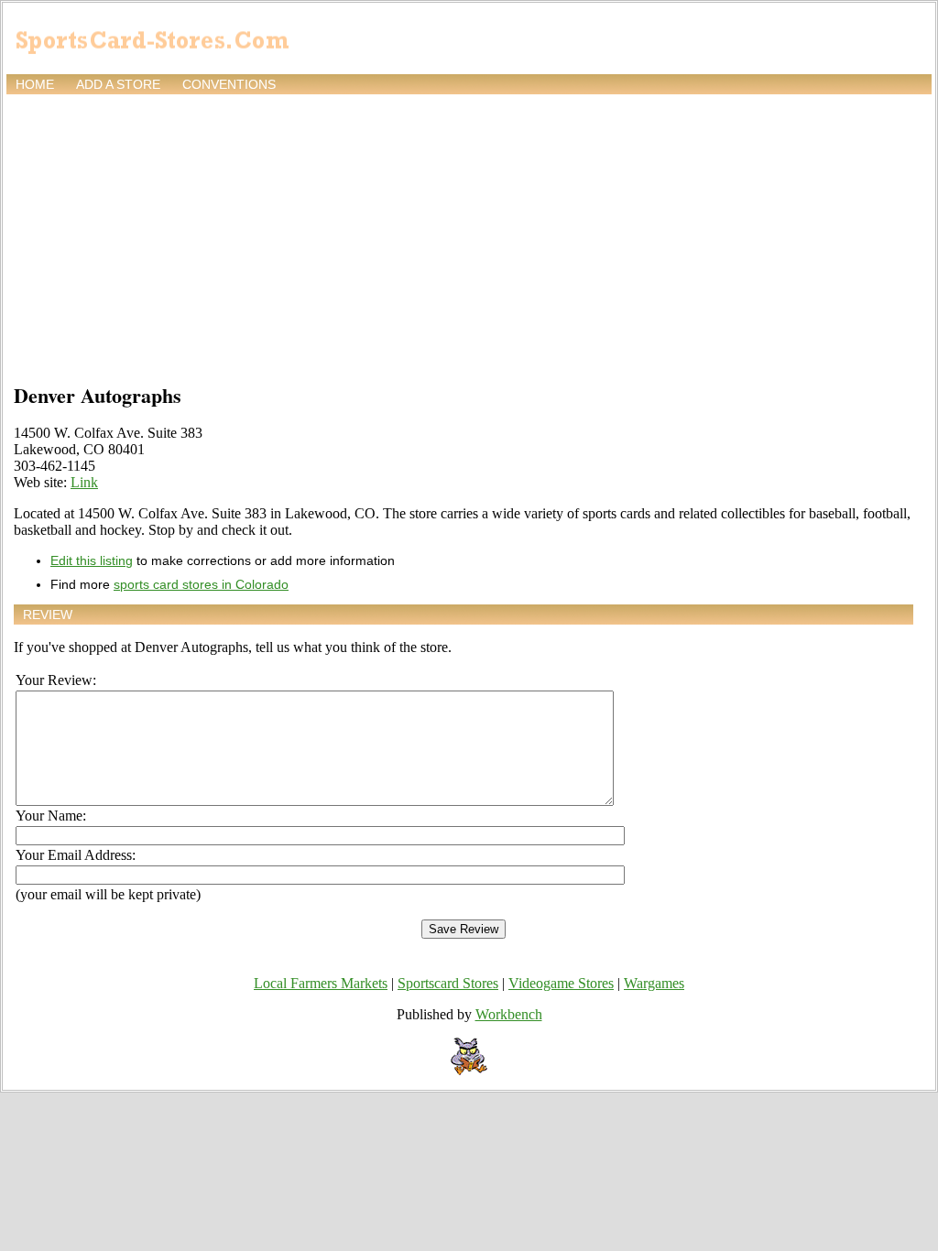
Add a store (118, 84)
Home (35, 84)
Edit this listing (91, 560)
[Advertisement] (469, 235)
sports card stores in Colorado (201, 584)
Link (84, 482)
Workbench (508, 1014)
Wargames (654, 983)
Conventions (229, 84)
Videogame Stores (561, 983)
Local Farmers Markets (320, 983)
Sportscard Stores (448, 983)
